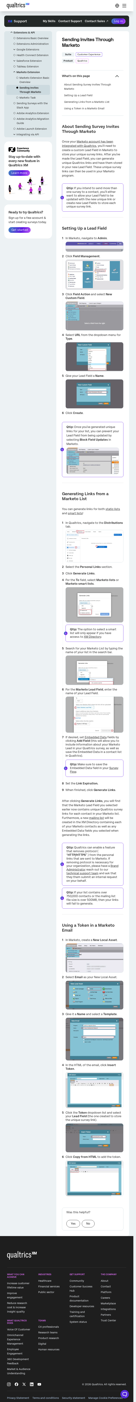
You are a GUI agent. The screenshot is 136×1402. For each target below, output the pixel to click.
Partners (106, 1314)
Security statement (73, 1398)
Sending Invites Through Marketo (30, 89)
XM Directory (92, 636)
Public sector (46, 1292)
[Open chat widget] (124, 1394)
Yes (73, 1223)
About (104, 1280)
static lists (113, 509)
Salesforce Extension (29, 60)
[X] (24, 1384)
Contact (106, 1286)
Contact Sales (95, 21)
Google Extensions (27, 49)
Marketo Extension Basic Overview (34, 80)
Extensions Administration (33, 43)
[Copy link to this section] (59, 126)
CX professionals (48, 1327)
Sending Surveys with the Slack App (32, 105)
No (88, 1223)
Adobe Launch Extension (32, 128)
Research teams (47, 1332)
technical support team (82, 873)
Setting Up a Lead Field (78, 95)
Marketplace (108, 1303)
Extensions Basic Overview (33, 38)
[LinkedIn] (31, 1384)
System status (78, 1321)
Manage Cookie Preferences (105, 1398)
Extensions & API (24, 32)
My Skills (49, 21)
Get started (19, 230)
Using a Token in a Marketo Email (84, 108)
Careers (105, 1297)
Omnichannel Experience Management (15, 1339)
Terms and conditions (45, 1398)
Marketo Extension (28, 72)
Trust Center (108, 1320)
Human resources (48, 1349)
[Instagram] (9, 1384)
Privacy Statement (18, 1398)
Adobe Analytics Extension (33, 113)
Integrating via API (27, 134)
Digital (42, 1344)
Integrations (108, 1309)
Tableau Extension (28, 66)
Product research (48, 1338)
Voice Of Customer (18, 1329)
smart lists (75, 513)
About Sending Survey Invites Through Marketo (87, 86)
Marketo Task (27, 97)
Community (77, 1280)
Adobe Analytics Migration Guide (33, 121)
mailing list (96, 818)
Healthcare (44, 1280)
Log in (118, 21)
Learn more (19, 173)
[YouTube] (39, 1384)
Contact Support (70, 21)
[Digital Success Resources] (117, 6)
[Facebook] (16, 1384)
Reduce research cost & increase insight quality (17, 1307)
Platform (106, 1292)
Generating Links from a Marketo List (86, 101)
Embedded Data (96, 737)
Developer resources (82, 1306)
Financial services (49, 1286)
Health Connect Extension (33, 55)
